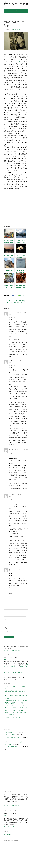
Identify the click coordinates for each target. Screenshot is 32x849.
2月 (15, 15)
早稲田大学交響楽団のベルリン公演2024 (15, 703)
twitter (6, 659)
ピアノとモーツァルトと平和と (13, 717)
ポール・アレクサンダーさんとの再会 (14, 705)
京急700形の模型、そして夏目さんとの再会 (16, 700)
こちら (14, 61)
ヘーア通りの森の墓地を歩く (12, 737)
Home (9, 15)
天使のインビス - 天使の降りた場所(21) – (16, 301)
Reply (10, 314)
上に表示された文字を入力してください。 (13, 631)
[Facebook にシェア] (13, 295)
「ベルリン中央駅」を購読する (13, 650)
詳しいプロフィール (9, 672)
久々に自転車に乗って (10, 715)
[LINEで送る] (19, 295)
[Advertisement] (16, 208)
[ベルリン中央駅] (16, 4)
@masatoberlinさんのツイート (12, 834)
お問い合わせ (18, 672)
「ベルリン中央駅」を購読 (12, 805)
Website (5, 625)
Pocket (22, 295)
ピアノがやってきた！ (10, 732)
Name (5, 614)
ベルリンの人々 (17, 29)
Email (5, 619)
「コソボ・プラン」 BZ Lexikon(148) (13, 302)
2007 (13, 15)
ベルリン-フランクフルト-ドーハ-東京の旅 (16, 712)
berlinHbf (11, 449)
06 (18, 15)
